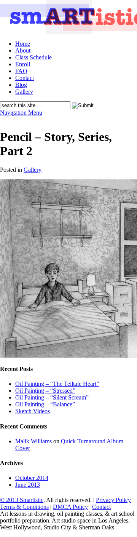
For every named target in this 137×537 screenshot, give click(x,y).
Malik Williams (33, 441)
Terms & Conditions (24, 506)
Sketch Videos (32, 411)
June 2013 (27, 484)
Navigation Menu (21, 112)
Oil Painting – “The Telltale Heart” (57, 383)
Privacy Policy (113, 500)
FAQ (21, 71)
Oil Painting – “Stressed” (45, 390)
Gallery (24, 91)
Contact (24, 78)
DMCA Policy (70, 506)
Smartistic (31, 500)
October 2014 (31, 478)
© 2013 (10, 500)
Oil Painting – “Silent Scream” (52, 397)
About (22, 50)
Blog (21, 85)
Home (22, 43)
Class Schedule (33, 57)
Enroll (22, 64)
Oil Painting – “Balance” (45, 404)
